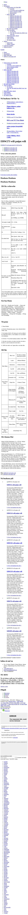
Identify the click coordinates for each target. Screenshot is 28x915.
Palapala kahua (12, 701)
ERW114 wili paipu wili (16, 21)
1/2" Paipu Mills (5, 703)
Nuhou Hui (9, 42)
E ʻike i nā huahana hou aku (14, 507)
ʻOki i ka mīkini (11, 30)
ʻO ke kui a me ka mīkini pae (17, 10)
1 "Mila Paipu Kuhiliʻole (13, 704)
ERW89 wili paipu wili (15, 20)
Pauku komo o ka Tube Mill (14, 7)
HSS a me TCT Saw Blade (15, 120)
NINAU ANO (4, 686)
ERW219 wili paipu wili (16, 24)
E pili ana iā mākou (8, 45)
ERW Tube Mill (11, 14)
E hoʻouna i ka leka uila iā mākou (9, 174)
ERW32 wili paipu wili (15, 16)
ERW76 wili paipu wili (15, 18)
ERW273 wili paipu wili (16, 25)
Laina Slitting (10, 37)
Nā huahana (7, 6)
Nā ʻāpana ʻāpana (11, 40)
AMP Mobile (20, 701)
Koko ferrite (11, 114)
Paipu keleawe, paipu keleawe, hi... (14, 107)
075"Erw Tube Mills (14, 703)
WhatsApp (7, 710)
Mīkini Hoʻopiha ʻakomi (13, 35)
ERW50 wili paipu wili (15, 17)
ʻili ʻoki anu (13, 31)
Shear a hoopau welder (15, 11)
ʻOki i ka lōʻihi (10, 38)
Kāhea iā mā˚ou (8, 47)
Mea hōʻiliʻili (13, 13)
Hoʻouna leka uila (5, 708)
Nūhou (5, 41)
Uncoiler (12, 9)
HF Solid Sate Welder (12, 28)
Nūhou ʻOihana (11, 44)
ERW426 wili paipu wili (16, 27)
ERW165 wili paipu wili (16, 23)
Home (5, 4)
